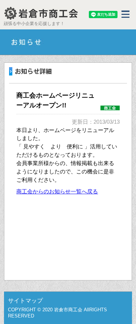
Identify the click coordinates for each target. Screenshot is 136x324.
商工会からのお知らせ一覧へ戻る (57, 191)
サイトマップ (25, 301)
